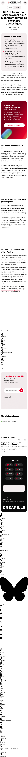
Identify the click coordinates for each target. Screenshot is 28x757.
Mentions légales (6, 497)
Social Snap (3, 742)
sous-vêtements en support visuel (10, 290)
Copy (17, 748)
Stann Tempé (15, 27)
